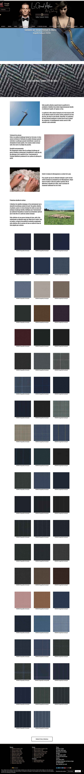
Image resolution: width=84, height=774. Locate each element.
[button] (6, 4)
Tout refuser (70, 771)
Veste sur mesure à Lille (16, 750)
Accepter (78, 771)
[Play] (0, 14)
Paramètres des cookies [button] (61, 771)
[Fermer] (82, 771)
